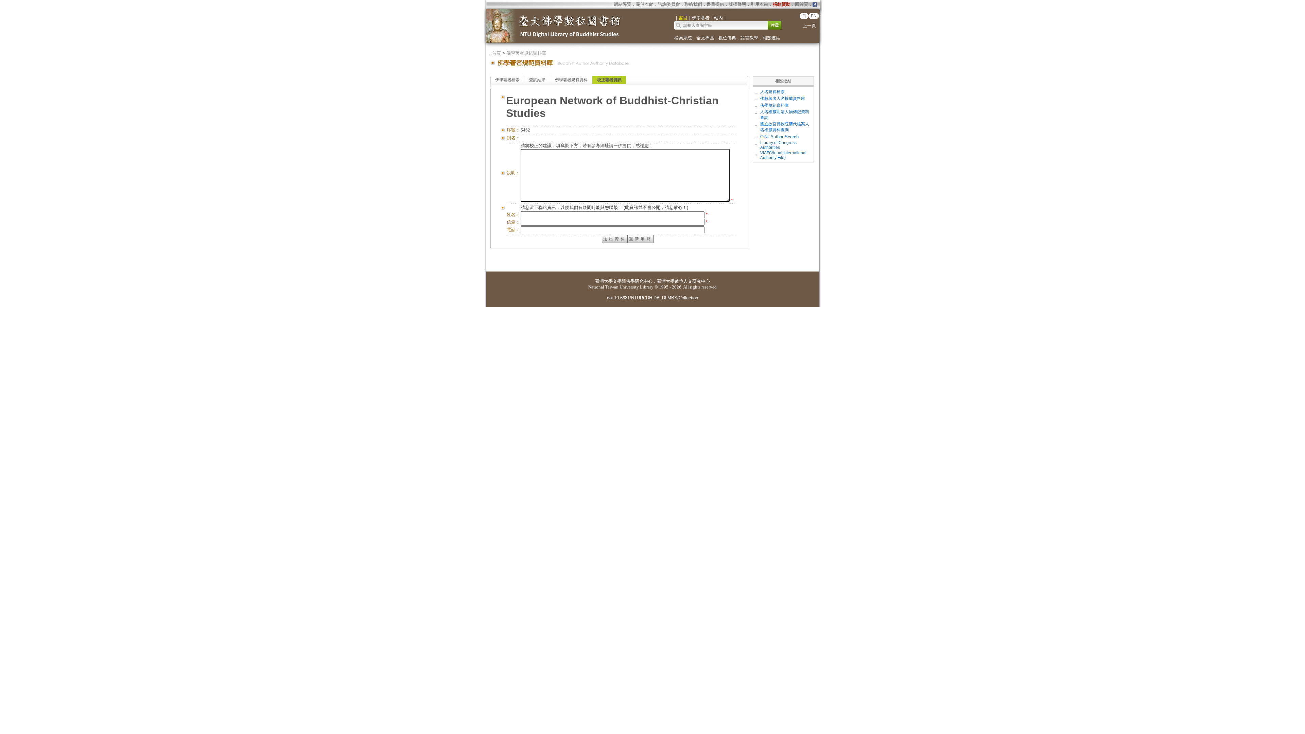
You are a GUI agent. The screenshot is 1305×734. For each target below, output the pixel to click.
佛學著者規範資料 (571, 79)
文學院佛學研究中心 (632, 281)
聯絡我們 (693, 4)
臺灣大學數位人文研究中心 (683, 281)
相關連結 (771, 37)
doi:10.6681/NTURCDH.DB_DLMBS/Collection (652, 297)
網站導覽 (622, 4)
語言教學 (749, 37)
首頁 (496, 53)
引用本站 (759, 4)
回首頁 (801, 4)
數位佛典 (727, 37)
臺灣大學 (604, 281)
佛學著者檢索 (507, 79)
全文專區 (705, 37)
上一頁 (809, 25)
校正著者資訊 (609, 79)
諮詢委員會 (669, 4)
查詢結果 (537, 79)
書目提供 (715, 4)
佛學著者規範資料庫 (526, 53)
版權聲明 (737, 4)
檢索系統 (683, 37)
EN (814, 16)
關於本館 (645, 4)
